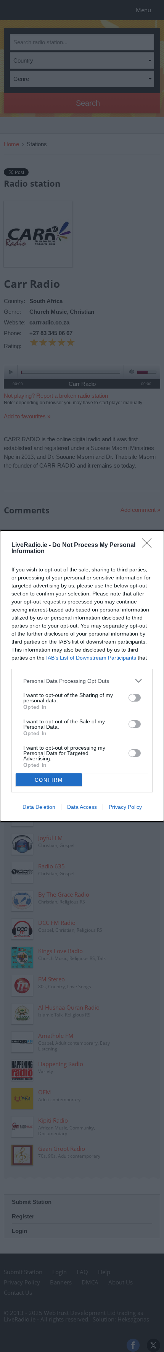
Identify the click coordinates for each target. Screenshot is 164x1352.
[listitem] (82, 681)
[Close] (149, 545)
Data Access (82, 807)
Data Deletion (39, 807)
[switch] (135, 698)
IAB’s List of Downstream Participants (91, 658)
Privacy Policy (125, 807)
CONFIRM (49, 780)
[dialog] (82, 676)
